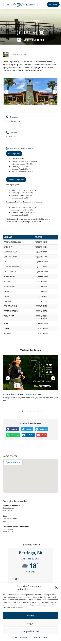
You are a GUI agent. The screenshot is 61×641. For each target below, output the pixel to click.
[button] (56, 587)
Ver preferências (30, 631)
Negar (30, 623)
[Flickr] (41, 32)
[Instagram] (27, 32)
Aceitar (30, 615)
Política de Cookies (20, 637)
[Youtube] (34, 32)
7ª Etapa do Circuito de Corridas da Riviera (22, 394)
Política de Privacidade (38, 637)
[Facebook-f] (19, 32)
